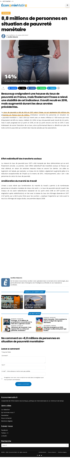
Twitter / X (4, 433)
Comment (5, 355)
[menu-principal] (67, 5)
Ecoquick (6, 13)
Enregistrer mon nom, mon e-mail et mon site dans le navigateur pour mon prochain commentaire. (24, 378)
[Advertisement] (35, 143)
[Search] (67, 445)
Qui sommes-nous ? (8, 412)
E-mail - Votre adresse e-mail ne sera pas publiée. (16, 371)
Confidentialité (42, 452)
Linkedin (4, 436)
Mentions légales (6, 421)
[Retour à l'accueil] (31, 5)
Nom (3, 365)
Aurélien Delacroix (16, 278)
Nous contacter (6, 418)
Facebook (4, 430)
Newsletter (5, 415)
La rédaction (5, 409)
